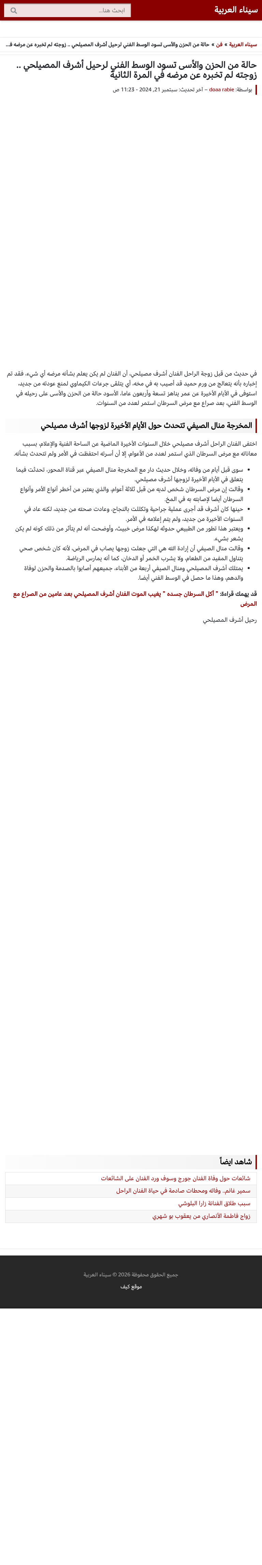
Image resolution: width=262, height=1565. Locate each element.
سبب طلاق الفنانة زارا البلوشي (214, 1203)
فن (219, 44)
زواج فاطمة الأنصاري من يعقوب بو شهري (201, 1216)
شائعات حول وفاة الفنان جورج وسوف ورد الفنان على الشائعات (175, 1178)
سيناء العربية (236, 9)
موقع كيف (131, 1287)
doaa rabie (221, 90)
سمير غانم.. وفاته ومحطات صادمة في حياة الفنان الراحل (183, 1190)
